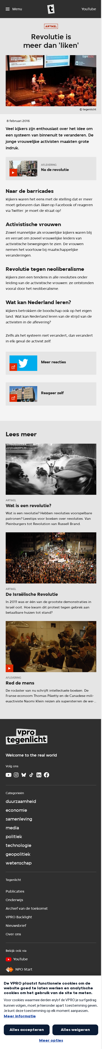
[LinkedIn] (39, 775)
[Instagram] (16, 775)
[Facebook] (46, 775)
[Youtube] (8, 775)
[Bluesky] (24, 775)
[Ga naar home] (51, 9)
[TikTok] (31, 775)
